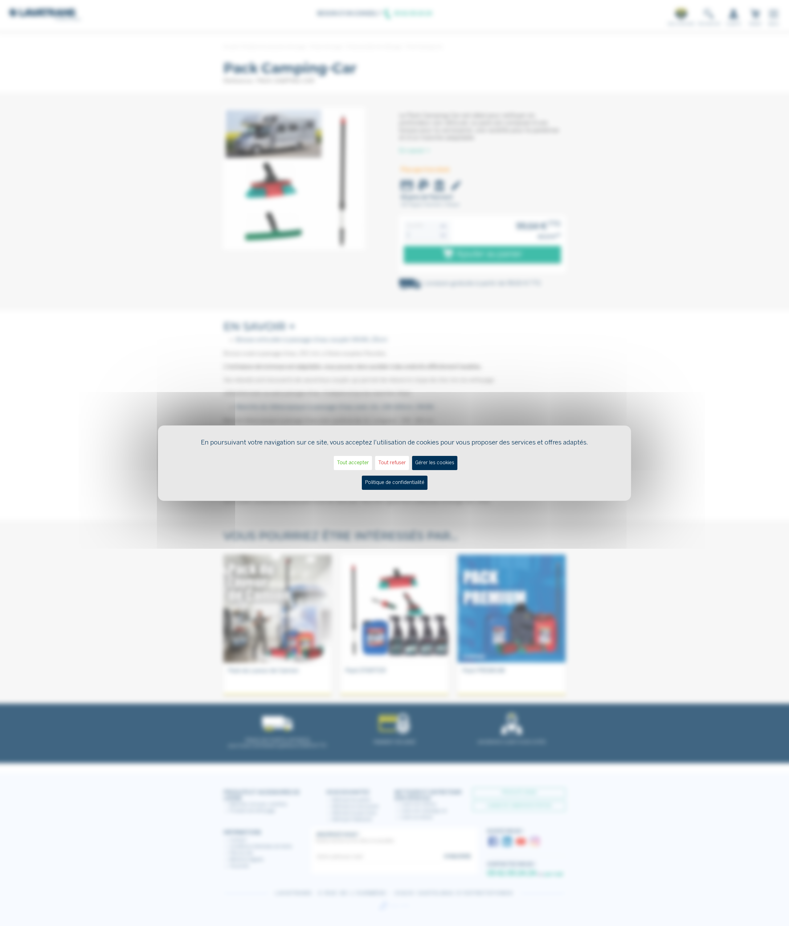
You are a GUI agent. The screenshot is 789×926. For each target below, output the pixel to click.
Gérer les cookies (434, 463)
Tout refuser (392, 463)
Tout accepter (353, 463)
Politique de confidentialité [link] (394, 482)
